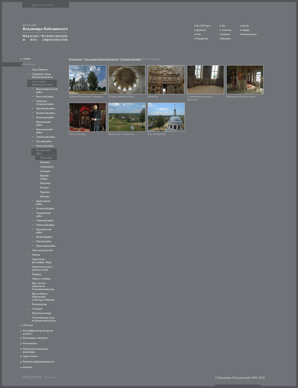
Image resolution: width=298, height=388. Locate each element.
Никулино (45, 183)
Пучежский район (45, 208)
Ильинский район (45, 117)
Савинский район (45, 220)
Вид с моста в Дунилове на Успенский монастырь (43, 286)
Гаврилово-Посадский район (45, 102)
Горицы (246, 30)
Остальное (37, 308)
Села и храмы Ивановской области (42, 83)
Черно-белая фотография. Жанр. (42, 261)
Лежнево (225, 34)
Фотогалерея (75, 59)
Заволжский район (45, 108)
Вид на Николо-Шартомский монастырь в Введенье (43, 296)
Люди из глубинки (41, 278)
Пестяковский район (43, 152)
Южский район (43, 241)
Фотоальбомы (30, 343)
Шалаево (44, 196)
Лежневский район (45, 136)
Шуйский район (44, 236)
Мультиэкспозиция (41, 313)
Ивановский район (45, 113)
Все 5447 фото (203, 25)
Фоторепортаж (39, 304)
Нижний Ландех (44, 177)
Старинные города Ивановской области (42, 75)
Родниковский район (43, 214)
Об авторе (28, 325)
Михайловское (249, 34)
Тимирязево (202, 38)
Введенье (226, 38)
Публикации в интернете (35, 337)
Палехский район (45, 145)
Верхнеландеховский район (46, 91)
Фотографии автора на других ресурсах (38, 332)
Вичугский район (45, 96)
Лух (223, 25)
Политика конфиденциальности (38, 361)
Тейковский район (45, 225)
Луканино (45, 171)
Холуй (245, 25)
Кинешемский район (43, 123)
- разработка (49, 377)
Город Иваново (40, 69)
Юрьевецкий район (45, 245)
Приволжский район (43, 202)
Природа (36, 274)
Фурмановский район (43, 231)
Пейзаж (36, 254)
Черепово (45, 192)
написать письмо (46, 4)
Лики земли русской (42, 250)
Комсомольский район (44, 131)
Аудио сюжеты (30, 356)
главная (26, 58)
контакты (27, 367)
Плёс (198, 34)
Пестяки (44, 187)
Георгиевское (47, 166)
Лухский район (43, 141)
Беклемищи (46, 157)
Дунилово (201, 30)
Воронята (45, 162)
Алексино (226, 30)
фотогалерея (29, 64)
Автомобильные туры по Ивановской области (44, 319)
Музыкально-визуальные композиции (35, 350)
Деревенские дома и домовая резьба (42, 268)
